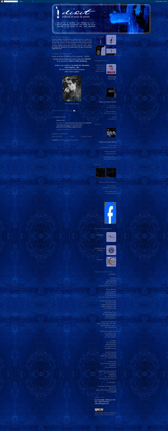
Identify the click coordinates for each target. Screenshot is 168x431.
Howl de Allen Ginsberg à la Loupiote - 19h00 (70, 56)
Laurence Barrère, (111, 111)
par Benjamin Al (107, 187)
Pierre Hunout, (112, 186)
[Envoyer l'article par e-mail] (74, 110)
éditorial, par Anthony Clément (107, 102)
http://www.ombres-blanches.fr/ (107, 297)
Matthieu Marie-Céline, (109, 157)
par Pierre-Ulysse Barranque (108, 147)
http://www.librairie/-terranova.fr (107, 285)
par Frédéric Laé (111, 107)
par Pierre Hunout (111, 153)
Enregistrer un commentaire (59, 133)
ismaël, (114, 117)
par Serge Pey (112, 119)
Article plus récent (57, 136)
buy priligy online (61, 123)
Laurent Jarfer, (112, 146)
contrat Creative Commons (107, 414)
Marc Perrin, (112, 105)
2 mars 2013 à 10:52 (63, 129)
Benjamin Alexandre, (110, 151)
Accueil (72, 136)
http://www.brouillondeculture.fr (107, 378)
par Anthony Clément (110, 113)
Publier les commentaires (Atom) (69, 140)
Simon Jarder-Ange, (110, 191)
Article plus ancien (86, 136)
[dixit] (110, 223)
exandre (114, 187)
